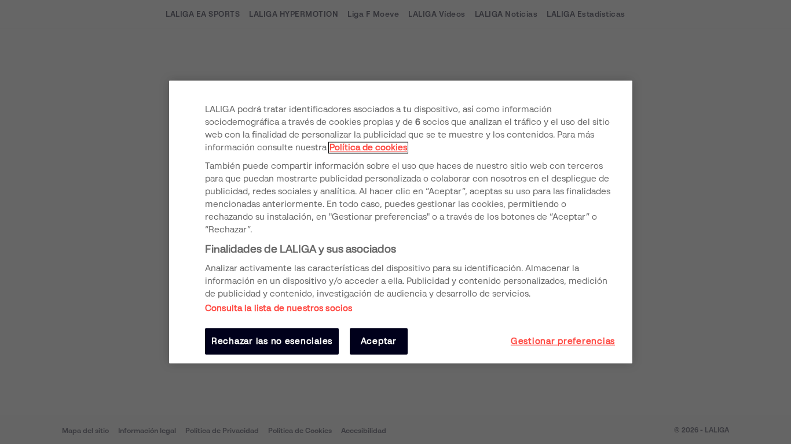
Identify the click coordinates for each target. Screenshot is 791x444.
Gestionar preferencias (563, 341)
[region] (400, 221)
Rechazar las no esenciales (271, 341)
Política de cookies (368, 147)
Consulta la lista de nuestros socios (278, 308)
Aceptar (379, 341)
